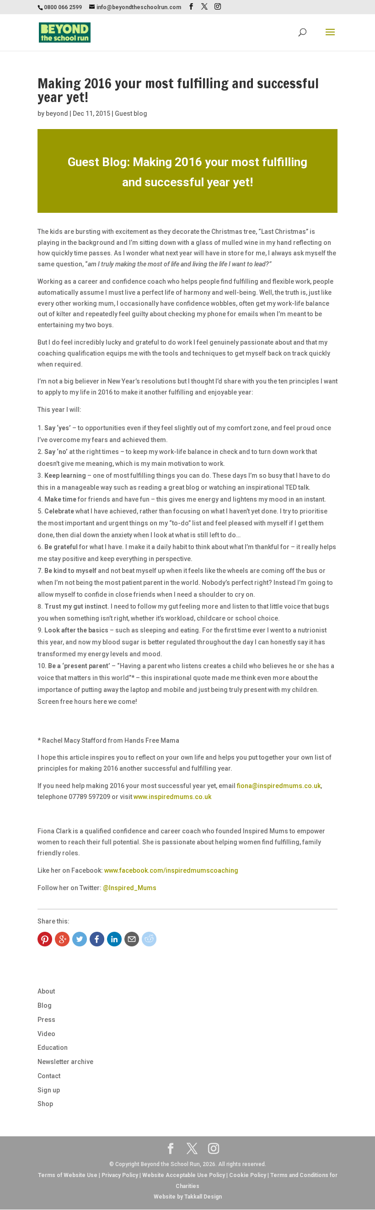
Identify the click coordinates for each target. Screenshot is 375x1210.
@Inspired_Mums (129, 887)
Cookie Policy (247, 1175)
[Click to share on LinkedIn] (114, 939)
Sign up (49, 1090)
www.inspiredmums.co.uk (172, 796)
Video (46, 1033)
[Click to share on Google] (62, 939)
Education (53, 1047)
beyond (57, 113)
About (46, 991)
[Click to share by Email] (131, 939)
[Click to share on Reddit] (149, 939)
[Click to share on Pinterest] (45, 939)
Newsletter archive (65, 1061)
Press (46, 1019)
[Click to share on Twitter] (79, 939)
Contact (49, 1076)
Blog (45, 1005)
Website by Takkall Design (188, 1197)
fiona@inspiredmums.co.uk (279, 785)
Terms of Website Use (67, 1175)
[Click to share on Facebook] (97, 939)
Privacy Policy (120, 1175)
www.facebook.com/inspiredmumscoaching (171, 870)
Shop (45, 1103)
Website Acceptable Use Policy (183, 1175)
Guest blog (131, 113)
